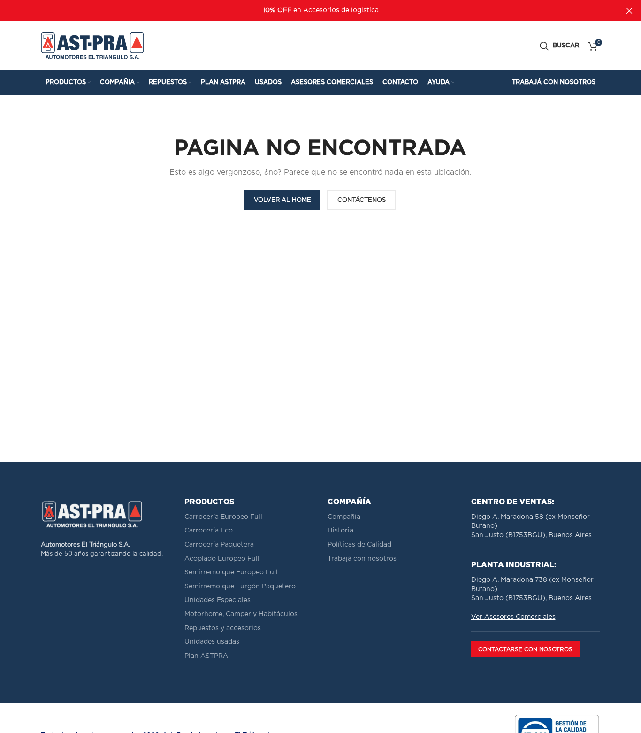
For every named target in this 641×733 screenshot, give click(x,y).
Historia (340, 530)
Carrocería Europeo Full (223, 517)
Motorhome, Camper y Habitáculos (241, 614)
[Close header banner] (629, 10)
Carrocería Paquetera (219, 544)
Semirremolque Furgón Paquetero (240, 586)
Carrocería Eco (208, 530)
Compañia (344, 517)
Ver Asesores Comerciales (513, 617)
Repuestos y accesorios (222, 628)
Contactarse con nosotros (525, 649)
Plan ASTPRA (206, 656)
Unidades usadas (211, 642)
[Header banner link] (306, 10)
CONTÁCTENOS (361, 200)
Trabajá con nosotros (362, 559)
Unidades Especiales (217, 600)
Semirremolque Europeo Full (231, 572)
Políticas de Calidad (359, 544)
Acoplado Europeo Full (221, 559)
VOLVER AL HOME (282, 200)
